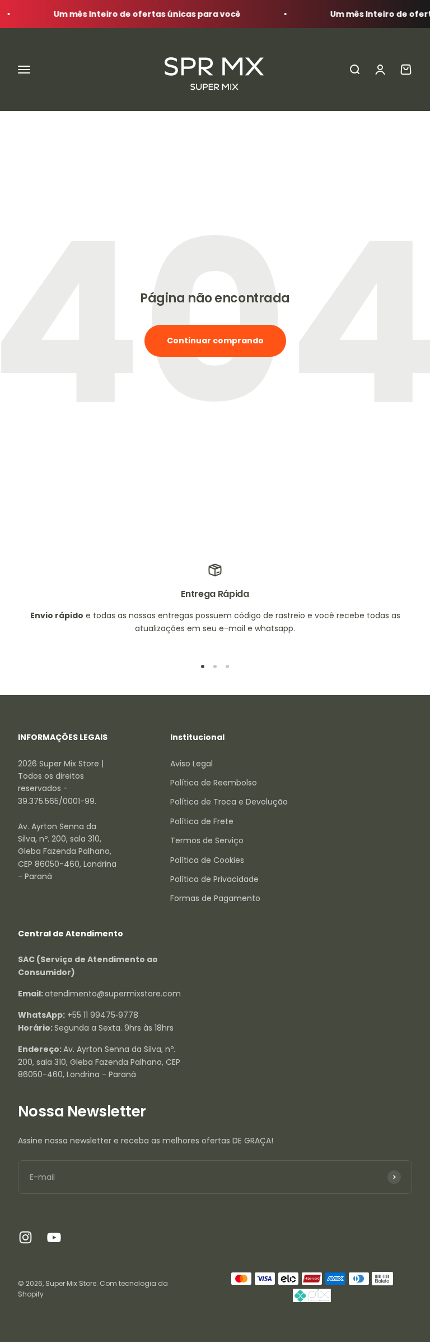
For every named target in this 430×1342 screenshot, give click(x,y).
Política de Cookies (207, 860)
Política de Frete (201, 821)
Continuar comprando (215, 340)
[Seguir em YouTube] (54, 1237)
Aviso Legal (191, 763)
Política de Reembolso (213, 782)
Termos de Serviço (207, 840)
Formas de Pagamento (215, 898)
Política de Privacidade (214, 879)
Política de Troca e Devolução (229, 801)
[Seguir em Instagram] (25, 1237)
